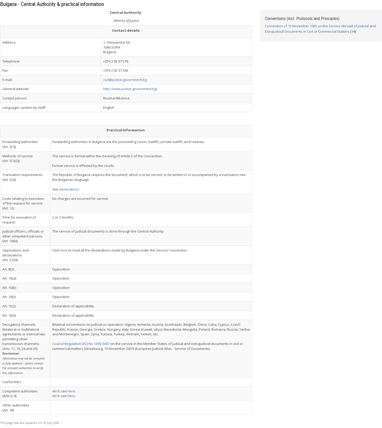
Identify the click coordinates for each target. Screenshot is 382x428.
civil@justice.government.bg (125, 79)
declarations (69, 189)
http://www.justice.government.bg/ (130, 88)
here (64, 250)
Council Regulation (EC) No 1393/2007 (81, 343)
